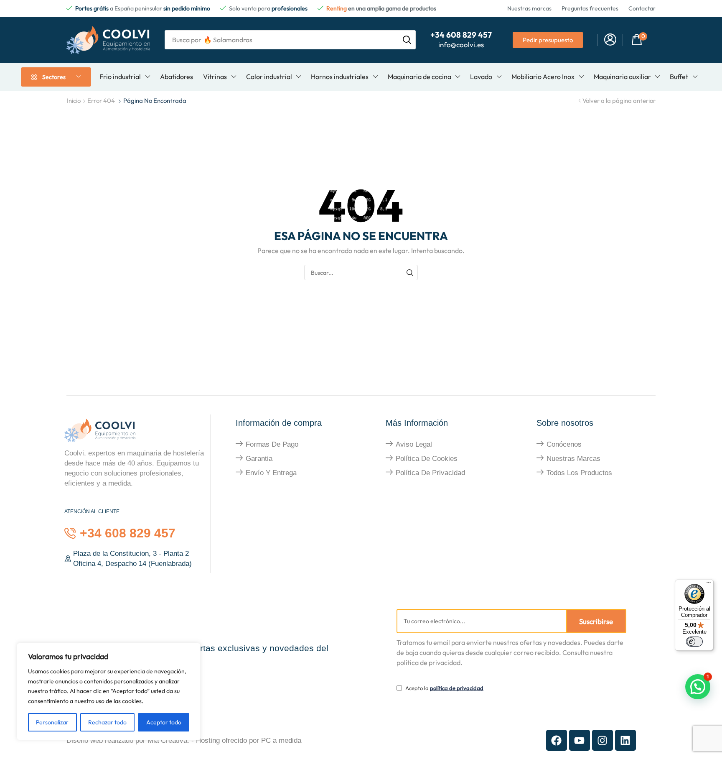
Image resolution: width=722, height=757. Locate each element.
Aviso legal (414, 444)
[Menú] (709, 584)
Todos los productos (579, 473)
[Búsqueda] (407, 40)
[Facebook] (556, 740)
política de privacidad (456, 688)
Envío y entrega (271, 473)
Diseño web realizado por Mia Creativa (126, 740)
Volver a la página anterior (619, 101)
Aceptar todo (163, 722)
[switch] (694, 642)
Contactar (642, 8)
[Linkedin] (625, 740)
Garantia (259, 459)
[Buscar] (410, 272)
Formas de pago (272, 444)
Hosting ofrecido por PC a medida (248, 740)
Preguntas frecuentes (590, 8)
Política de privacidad (430, 473)
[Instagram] (602, 740)
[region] (109, 691)
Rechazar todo (107, 722)
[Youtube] (579, 740)
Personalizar (52, 722)
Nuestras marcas (529, 8)
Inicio (74, 101)
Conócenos (564, 444)
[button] (610, 40)
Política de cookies (427, 459)
